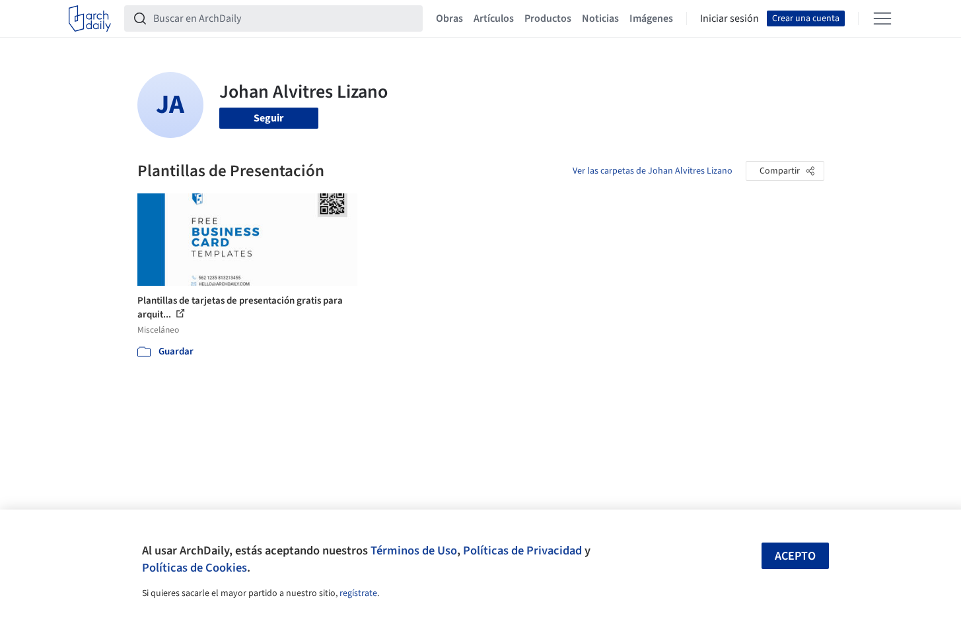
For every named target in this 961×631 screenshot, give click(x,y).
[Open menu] (882, 18)
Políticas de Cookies (194, 567)
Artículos (494, 18)
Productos (547, 18)
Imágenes (651, 18)
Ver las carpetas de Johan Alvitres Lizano (652, 171)
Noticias (600, 18)
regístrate (358, 593)
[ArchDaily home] (90, 18)
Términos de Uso (414, 550)
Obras (449, 18)
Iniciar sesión (729, 18)
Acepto (795, 556)
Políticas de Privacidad (522, 550)
